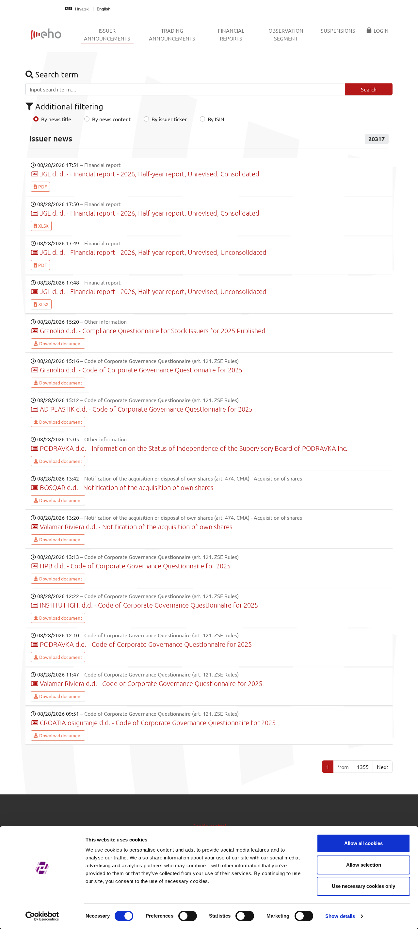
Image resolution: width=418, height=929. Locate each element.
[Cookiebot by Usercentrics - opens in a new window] (42, 916)
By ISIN (216, 119)
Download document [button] (60, 343)
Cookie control (209, 826)
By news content (111, 119)
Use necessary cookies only (363, 886)
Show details (340, 916)
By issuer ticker (169, 119)
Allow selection (363, 865)
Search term (55, 74)
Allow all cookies (363, 843)
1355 (363, 766)
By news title (56, 119)
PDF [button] (42, 186)
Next (382, 766)
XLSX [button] (43, 226)
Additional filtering (68, 106)
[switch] (187, 916)
